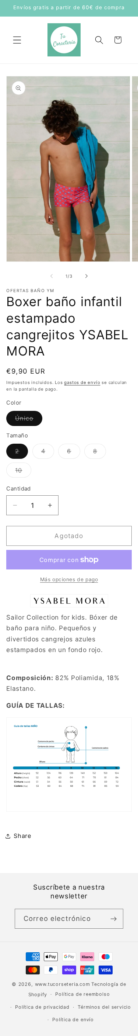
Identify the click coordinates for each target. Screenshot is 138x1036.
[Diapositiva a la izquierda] (51, 276)
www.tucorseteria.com (62, 984)
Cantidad (18, 488)
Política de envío (73, 1019)
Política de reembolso (82, 994)
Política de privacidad (42, 1007)
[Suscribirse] (113, 919)
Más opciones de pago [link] (69, 579)
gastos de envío (82, 382)
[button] (17, 40)
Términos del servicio (104, 1007)
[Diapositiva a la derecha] (86, 276)
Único (28, 420)
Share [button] (22, 835)
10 (23, 472)
